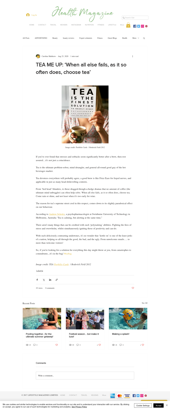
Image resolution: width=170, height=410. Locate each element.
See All (144, 303)
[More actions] (132, 56)
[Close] (166, 405)
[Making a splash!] (128, 318)
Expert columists (85, 38)
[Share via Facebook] (37, 279)
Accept (158, 405)
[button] (128, 25)
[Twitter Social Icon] (138, 26)
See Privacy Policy (79, 406)
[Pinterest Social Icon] (146, 26)
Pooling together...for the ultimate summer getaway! (39, 335)
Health (124, 38)
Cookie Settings (143, 405)
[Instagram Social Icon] (142, 26)
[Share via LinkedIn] (50, 279)
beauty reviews (68, 38)
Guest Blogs (112, 38)
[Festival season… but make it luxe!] (85, 318)
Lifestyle (39, 270)
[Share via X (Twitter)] (43, 279)
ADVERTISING (41, 38)
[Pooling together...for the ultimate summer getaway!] (42, 318)
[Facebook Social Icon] (134, 26)
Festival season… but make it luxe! (84, 335)
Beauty (55, 38)
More (134, 38)
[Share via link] (56, 279)
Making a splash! (120, 334)
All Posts (26, 38)
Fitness (100, 38)
